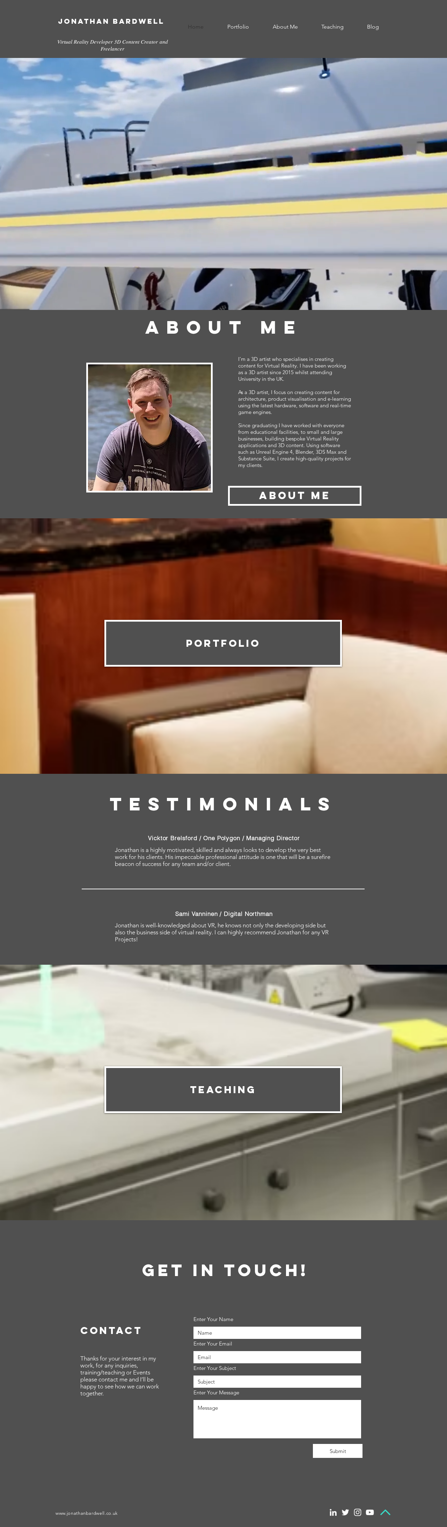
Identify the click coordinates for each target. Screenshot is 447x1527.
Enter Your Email (212, 1343)
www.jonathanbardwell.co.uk (87, 1513)
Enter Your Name (213, 1319)
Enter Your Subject (214, 1368)
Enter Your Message (216, 1392)
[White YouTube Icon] (370, 1512)
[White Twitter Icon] (345, 1512)
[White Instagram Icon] (357, 1512)
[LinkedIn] (333, 1512)
